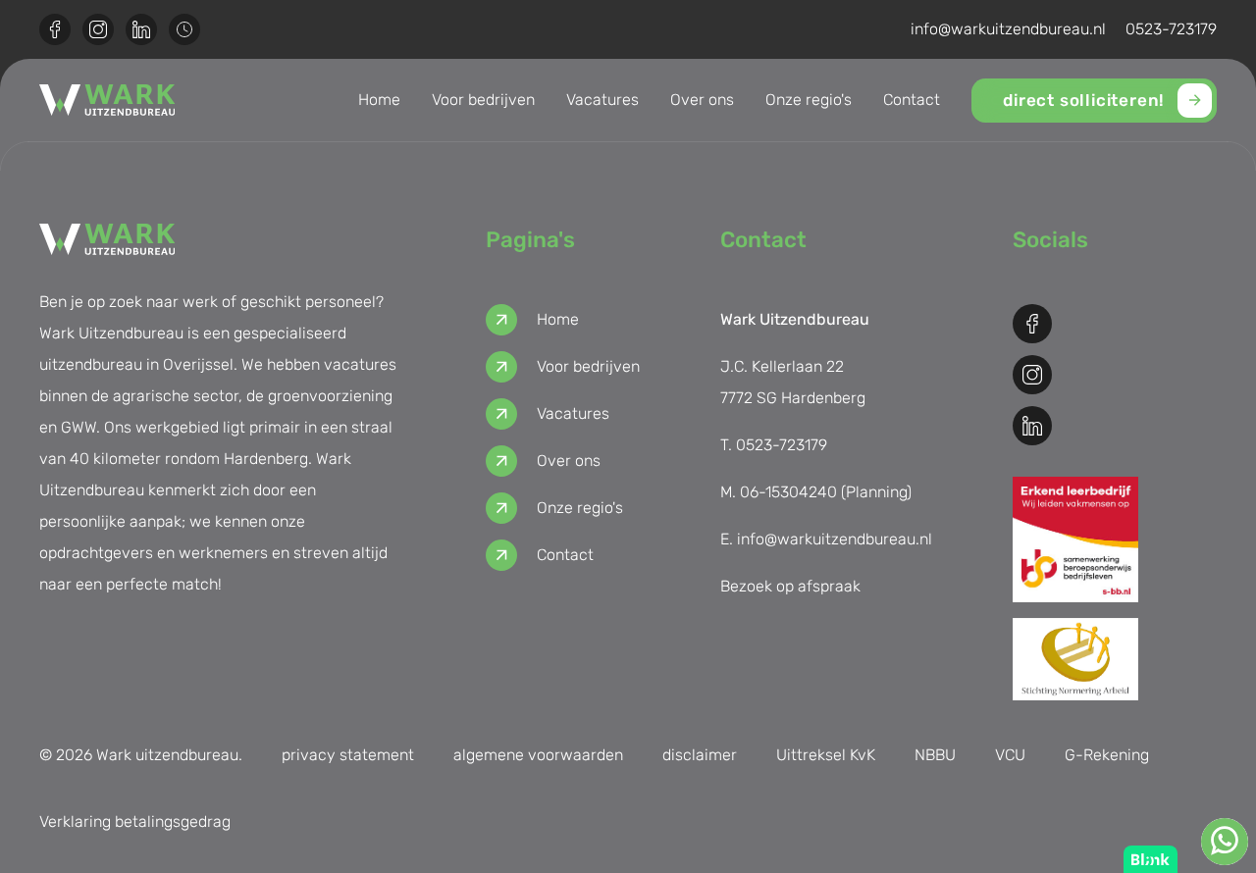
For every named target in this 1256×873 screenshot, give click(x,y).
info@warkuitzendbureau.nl (1008, 29)
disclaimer (699, 754)
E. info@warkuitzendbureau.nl (826, 539)
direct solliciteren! (1084, 100)
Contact (911, 99)
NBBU (935, 754)
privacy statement (348, 754)
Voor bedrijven (483, 99)
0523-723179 (1171, 29)
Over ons (702, 99)
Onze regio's (808, 99)
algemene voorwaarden (538, 754)
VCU (1010, 754)
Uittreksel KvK (825, 754)
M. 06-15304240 (778, 492)
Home (379, 99)
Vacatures (602, 99)
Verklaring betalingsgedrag (135, 821)
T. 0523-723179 (773, 445)
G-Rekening (1107, 754)
